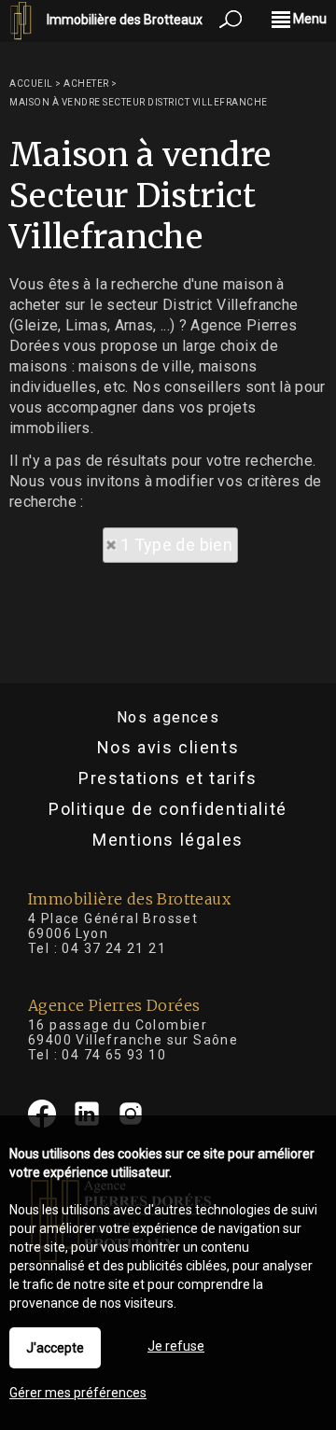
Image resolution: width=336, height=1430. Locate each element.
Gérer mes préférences (78, 1392)
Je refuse (175, 1346)
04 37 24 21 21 (114, 948)
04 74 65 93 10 (114, 1054)
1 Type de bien (176, 544)
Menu (308, 18)
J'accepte (55, 1347)
